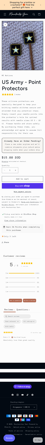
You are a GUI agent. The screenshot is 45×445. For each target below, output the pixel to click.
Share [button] (6, 242)
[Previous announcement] (4, 5)
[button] (5, 14)
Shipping (5, 161)
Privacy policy (34, 427)
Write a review (29, 300)
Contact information (14, 434)
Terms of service (16, 431)
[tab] (23, 309)
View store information (15, 220)
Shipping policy (32, 431)
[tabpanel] (22, 334)
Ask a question (15, 300)
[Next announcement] (40, 5)
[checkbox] (9, 326)
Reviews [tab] (9, 309)
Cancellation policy (33, 434)
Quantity (6, 165)
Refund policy (19, 427)
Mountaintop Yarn (21, 424)
